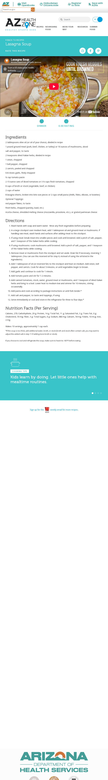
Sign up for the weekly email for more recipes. (54, 409)
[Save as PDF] (82, 51)
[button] (32, 9)
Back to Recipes (15, 40)
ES (95, 19)
